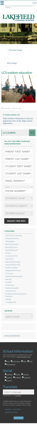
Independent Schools (13, 270)
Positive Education (12, 288)
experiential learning (12, 262)
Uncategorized (10, 302)
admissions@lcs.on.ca (23, 357)
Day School (9, 259)
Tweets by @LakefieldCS (12, 335)
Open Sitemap (19, 418)
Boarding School (11, 247)
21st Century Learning (13, 236)
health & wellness (11, 268)
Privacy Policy (17, 409)
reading (8, 299)
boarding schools (11, 250)
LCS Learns (9, 132)
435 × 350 (17, 108)
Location (8, 282)
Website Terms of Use (11, 412)
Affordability (10, 241)
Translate (18, 395)
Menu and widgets (2, 3)
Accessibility (8, 409)
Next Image (12, 63)
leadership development (14, 276)
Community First (11, 256)
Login (34, 3)
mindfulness (9, 285)
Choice (8, 253)
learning (8, 279)
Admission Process (12, 238)
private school (10, 291)
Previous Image (15, 50)
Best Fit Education (12, 244)
